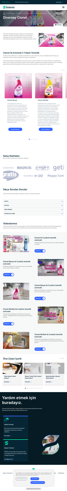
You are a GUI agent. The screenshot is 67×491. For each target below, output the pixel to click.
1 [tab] (29, 139)
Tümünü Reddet (35, 478)
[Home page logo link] (33, 469)
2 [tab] (31, 139)
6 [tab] (35, 388)
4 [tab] (35, 139)
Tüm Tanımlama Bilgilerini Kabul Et (37, 482)
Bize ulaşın (7, 435)
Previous (60, 356)
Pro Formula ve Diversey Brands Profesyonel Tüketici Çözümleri (35, 13)
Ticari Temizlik (19, 13)
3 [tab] (33, 139)
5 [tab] (37, 139)
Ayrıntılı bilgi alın (15, 129)
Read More (6, 381)
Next (62, 356)
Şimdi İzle (38, 250)
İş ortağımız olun (8, 459)
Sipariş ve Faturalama (7, 473)
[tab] (33, 201)
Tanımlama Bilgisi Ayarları (33, 488)
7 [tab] (37, 388)
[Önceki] (60, 70)
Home (4, 13)
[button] (33, 201)
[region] (34, 478)
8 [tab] (39, 388)
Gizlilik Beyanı (61, 473)
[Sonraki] (63, 70)
